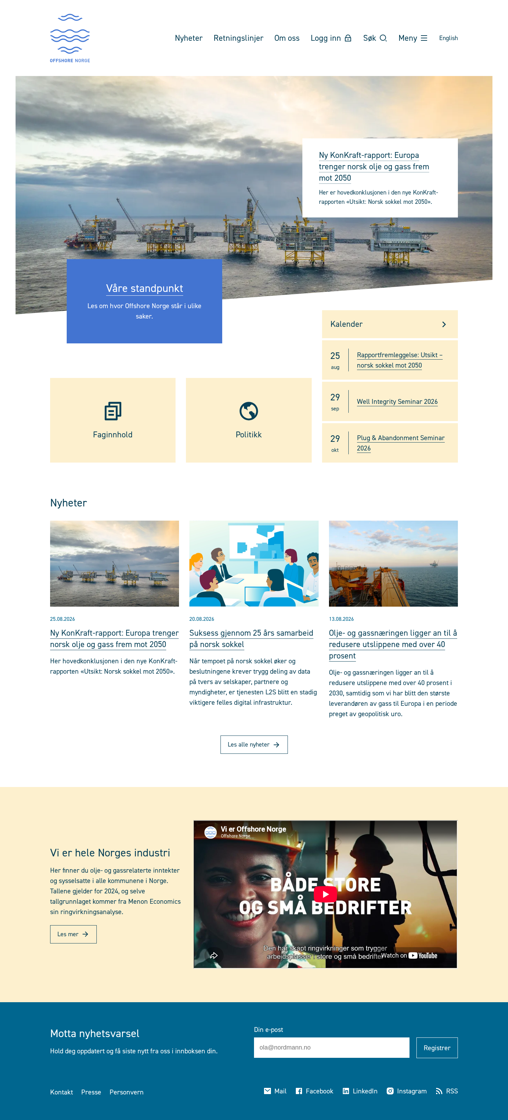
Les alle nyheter (249, 744)
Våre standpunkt (144, 288)
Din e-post (268, 1029)
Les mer (67, 934)
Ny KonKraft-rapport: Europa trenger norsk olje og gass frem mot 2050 (374, 166)
